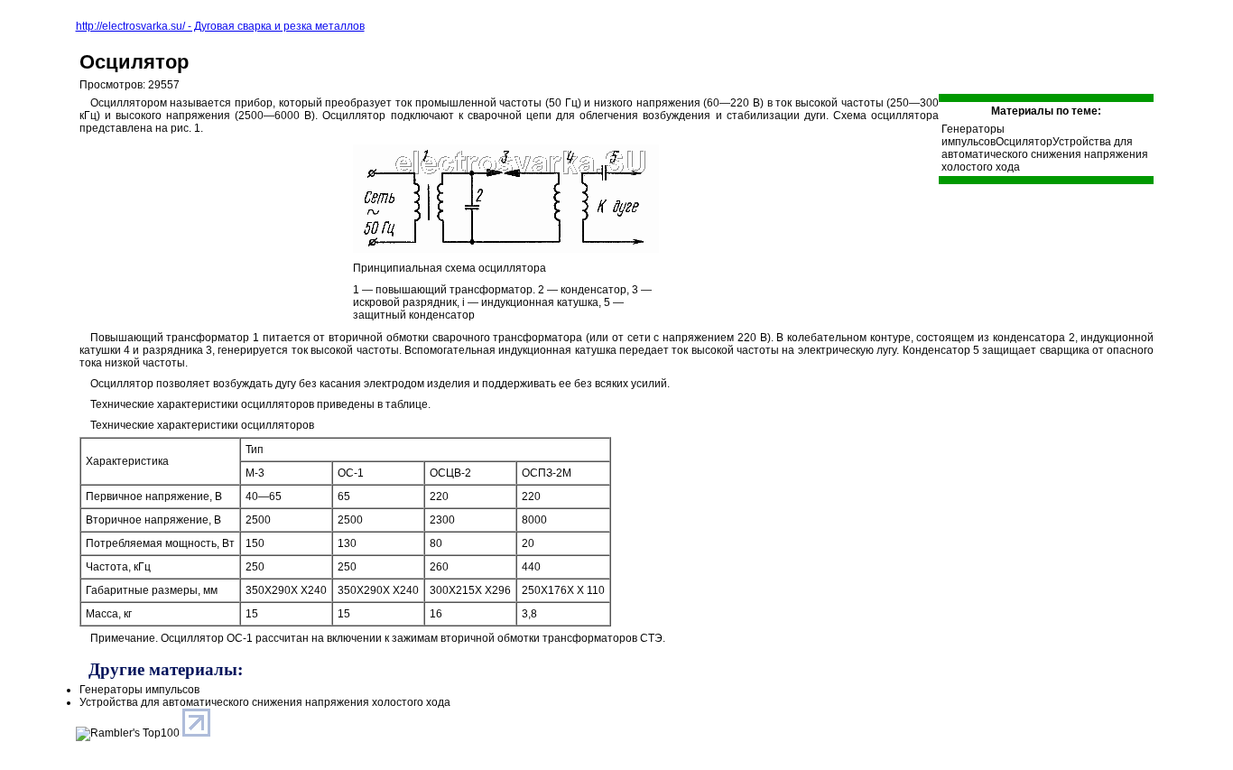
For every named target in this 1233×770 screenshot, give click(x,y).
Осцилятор (134, 62)
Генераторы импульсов (973, 135)
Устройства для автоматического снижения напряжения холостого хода (1044, 154)
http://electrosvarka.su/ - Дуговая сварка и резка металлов (220, 26)
